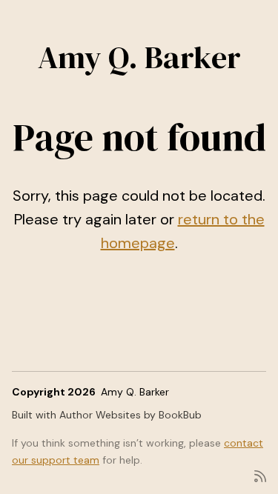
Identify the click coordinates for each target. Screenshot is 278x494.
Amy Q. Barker (139, 57)
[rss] (260, 475)
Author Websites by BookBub (130, 414)
